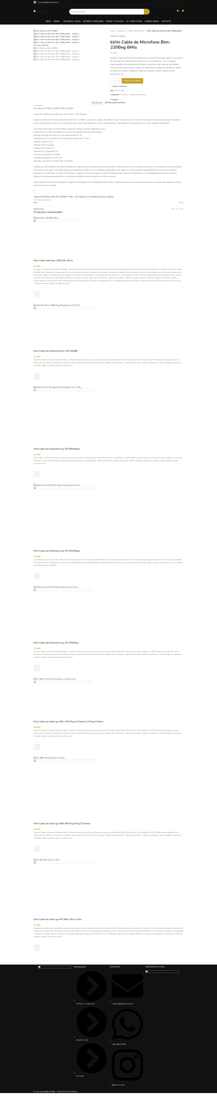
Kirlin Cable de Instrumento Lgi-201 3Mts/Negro (57, 550)
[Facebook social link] (119, 99)
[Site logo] (41, 11)
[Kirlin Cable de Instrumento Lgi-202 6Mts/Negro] (57, 387)
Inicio (112, 31)
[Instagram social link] (179, 2)
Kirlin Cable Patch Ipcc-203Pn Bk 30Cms (53, 260)
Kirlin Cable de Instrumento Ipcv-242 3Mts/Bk (56, 351)
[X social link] (122, 99)
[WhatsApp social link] (181, 2)
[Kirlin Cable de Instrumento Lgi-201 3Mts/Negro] (57, 485)
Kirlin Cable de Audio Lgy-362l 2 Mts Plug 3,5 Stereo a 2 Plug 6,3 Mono (68, 721)
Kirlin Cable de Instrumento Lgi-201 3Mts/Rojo (56, 642)
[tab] (97, 103)
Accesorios (121, 31)
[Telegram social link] (131, 99)
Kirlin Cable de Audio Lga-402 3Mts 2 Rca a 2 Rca (58, 919)
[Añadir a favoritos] (37, 288)
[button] (37, 294)
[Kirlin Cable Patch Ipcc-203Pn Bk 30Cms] (46, 218)
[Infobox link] (46, 2)
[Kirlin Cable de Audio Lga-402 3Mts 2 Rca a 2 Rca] (47, 859)
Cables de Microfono (136, 31)
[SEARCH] (147, 12)
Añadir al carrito (132, 81)
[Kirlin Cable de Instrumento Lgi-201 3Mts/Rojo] (56, 587)
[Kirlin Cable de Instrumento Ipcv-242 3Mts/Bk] (57, 305)
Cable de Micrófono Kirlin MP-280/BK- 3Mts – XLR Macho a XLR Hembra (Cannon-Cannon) (74, 196)
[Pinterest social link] (125, 99)
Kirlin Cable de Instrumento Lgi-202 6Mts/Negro (57, 448)
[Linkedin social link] (128, 99)
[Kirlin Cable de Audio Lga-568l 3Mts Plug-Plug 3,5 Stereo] (49, 757)
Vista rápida (37, 300)
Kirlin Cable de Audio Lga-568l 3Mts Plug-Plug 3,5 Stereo (62, 823)
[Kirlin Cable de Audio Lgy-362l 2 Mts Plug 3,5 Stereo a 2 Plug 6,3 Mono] (55, 679)
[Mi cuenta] (172, 11)
